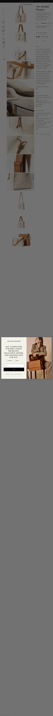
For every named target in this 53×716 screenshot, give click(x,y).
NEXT (14, 369)
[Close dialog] (50, 339)
